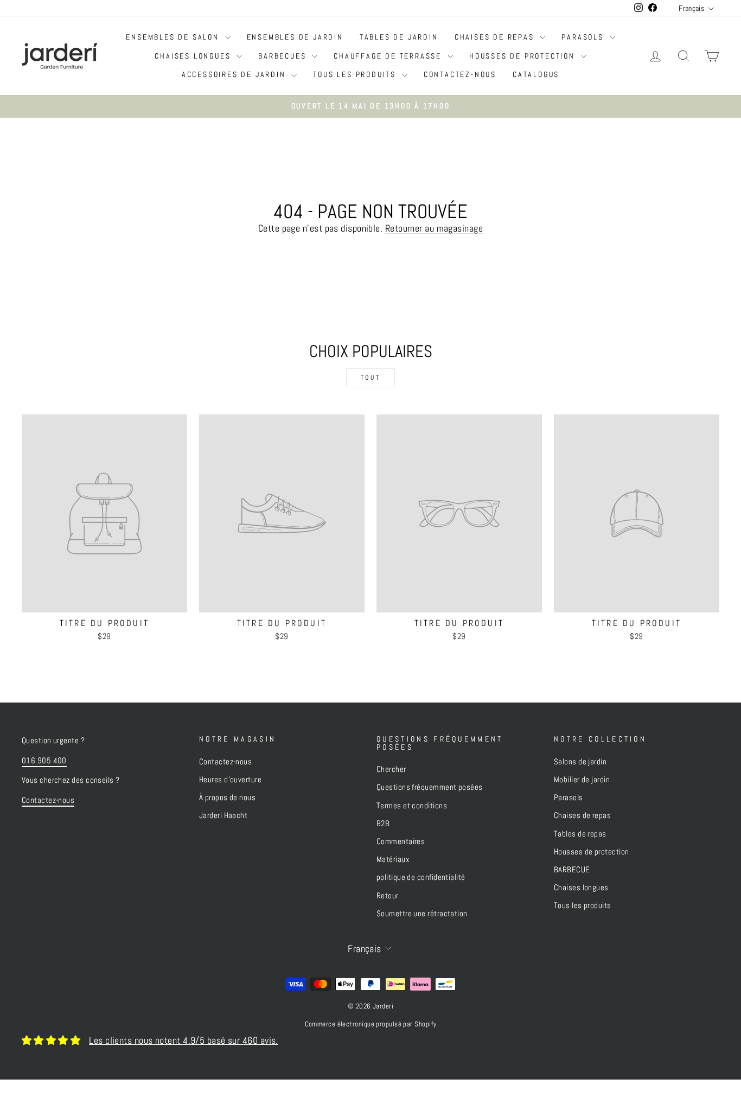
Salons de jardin (580, 761)
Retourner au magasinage (434, 228)
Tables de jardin (399, 37)
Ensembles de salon (174, 37)
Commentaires (400, 841)
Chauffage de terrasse (389, 56)
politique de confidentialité (420, 877)
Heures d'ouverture (230, 779)
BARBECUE (572, 869)
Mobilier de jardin (582, 779)
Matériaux (392, 859)
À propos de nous (227, 797)
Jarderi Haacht (223, 815)
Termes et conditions (411, 805)
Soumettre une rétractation (422, 913)
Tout (370, 377)
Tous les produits (356, 74)
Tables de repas (580, 833)
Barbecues (283, 56)
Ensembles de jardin (295, 37)
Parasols (583, 37)
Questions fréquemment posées (429, 787)
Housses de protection (523, 56)
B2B (382, 823)
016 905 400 (44, 760)
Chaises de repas (496, 37)
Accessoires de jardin (235, 74)
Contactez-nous (460, 74)
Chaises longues (194, 56)
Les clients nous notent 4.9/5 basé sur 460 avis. (183, 1040)
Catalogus (536, 74)
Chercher (391, 769)
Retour (387, 895)
